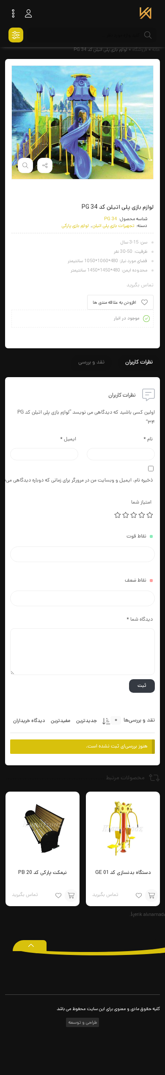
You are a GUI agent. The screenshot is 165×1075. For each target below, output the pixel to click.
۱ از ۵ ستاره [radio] (150, 515)
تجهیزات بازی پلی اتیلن (113, 225)
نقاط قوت (136, 536)
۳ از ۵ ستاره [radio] (134, 515)
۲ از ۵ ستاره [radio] (142, 515)
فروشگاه (139, 49)
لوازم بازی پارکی (75, 225)
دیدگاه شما (139, 620)
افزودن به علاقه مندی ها (114, 302)
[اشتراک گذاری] (44, 165)
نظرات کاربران (139, 362)
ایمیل (68, 439)
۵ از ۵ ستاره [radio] (118, 515)
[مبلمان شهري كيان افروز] (146, 14)
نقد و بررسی (91, 362)
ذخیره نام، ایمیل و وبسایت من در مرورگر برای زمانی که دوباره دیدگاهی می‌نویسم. (81, 480)
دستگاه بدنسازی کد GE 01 (123, 872)
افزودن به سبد (151, 895)
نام (148, 439)
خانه (156, 49)
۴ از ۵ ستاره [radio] (126, 515)
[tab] (139, 363)
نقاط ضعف (135, 581)
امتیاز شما (141, 503)
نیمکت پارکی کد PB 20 (42, 872)
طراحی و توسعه (82, 1022)
